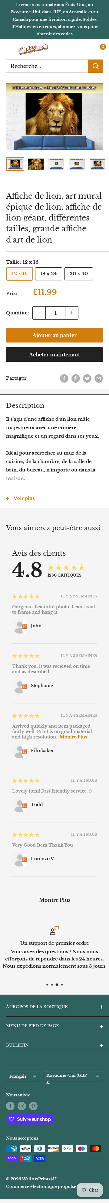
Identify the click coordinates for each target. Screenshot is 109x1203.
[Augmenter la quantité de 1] (71, 313)
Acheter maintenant (54, 355)
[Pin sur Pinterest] (75, 378)
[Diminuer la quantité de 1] (39, 313)
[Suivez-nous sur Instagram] (22, 1106)
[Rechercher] (95, 66)
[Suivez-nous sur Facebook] (10, 1106)
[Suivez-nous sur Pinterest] (33, 1106)
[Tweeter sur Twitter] (87, 378)
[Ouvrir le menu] (9, 49)
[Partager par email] (98, 378)
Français (17, 1076)
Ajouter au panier (54, 335)
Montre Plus (73, 737)
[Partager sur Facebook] (64, 378)
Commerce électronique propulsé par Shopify (53, 1186)
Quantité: (17, 313)
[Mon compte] (86, 49)
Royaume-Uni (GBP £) (66, 1077)
